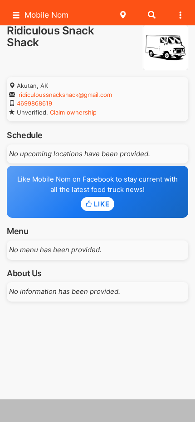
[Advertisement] (97, 410)
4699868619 (34, 103)
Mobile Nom (46, 14)
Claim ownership (73, 112)
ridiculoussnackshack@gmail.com (65, 94)
